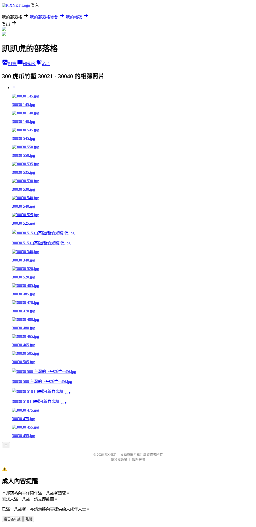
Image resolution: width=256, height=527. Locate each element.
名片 (46, 64)
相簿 (12, 64)
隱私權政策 (119, 459)
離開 (29, 519)
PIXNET (110, 454)
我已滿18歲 (12, 519)
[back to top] (6, 445)
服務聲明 (138, 459)
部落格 (29, 64)
